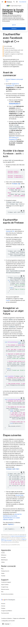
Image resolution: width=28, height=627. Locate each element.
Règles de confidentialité (19, 618)
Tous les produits (5, 613)
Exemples (3, 557)
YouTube (3, 575)
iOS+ (13, 231)
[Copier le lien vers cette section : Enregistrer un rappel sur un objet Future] (11, 314)
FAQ (2, 591)
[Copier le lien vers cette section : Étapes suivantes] (22, 435)
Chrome (3, 606)
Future (8, 300)
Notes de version (5, 589)
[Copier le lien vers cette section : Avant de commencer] (17, 75)
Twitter (2, 573)
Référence (3, 555)
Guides (3, 552)
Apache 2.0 (3, 539)
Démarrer (14, 28)
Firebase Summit (5, 571)
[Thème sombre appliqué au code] (21, 170)
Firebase (3, 608)
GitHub (3, 562)
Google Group (4, 587)
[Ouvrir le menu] (2, 2)
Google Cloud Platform (6, 610)
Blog (2, 568)
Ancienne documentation (7, 594)
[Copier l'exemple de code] (24, 170)
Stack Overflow (5, 584)
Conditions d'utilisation (6, 618)
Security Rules (19, 495)
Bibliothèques (4, 559)
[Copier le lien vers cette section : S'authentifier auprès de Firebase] (4, 226)
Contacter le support (6, 582)
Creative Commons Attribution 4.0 (18, 536)
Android (8, 231)
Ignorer (14, 24)
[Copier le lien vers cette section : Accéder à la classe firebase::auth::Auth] (9, 156)
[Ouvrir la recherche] (14, 2)
